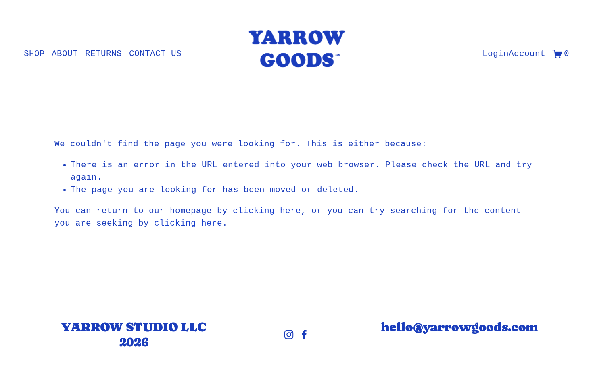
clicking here (267, 210)
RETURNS (103, 53)
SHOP (34, 53)
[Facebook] (304, 334)
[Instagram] (289, 334)
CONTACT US (155, 53)
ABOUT (65, 53)
